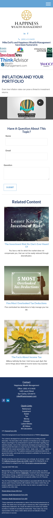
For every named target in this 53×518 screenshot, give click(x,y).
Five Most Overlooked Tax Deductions (26, 303)
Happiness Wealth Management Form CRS (15, 495)
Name (8, 136)
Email (8, 150)
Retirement (26, 409)
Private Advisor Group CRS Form (12, 491)
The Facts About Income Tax (26, 357)
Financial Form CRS (11, 431)
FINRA (23, 473)
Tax (26, 416)
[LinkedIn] (24, 33)
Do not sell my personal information (35, 463)
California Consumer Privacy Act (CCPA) (16, 461)
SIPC (27, 473)
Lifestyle (26, 421)
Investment (26, 411)
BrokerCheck (45, 435)
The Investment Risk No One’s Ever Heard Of (27, 245)
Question (8, 165)
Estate (26, 413)
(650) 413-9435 (28, 39)
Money (26, 418)
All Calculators (26, 428)
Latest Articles (26, 423)
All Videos (26, 426)
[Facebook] (27, 33)
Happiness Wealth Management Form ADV (14, 499)
